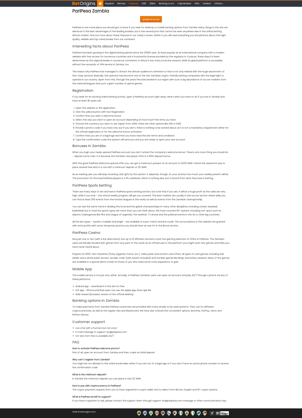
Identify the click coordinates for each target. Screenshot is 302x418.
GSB (144, 3)
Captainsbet (184, 3)
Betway (121, 3)
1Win (197, 3)
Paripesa (133, 3)
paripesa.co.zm (151, 19)
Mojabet (109, 3)
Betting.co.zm (166, 3)
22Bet (152, 3)
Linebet (207, 3)
